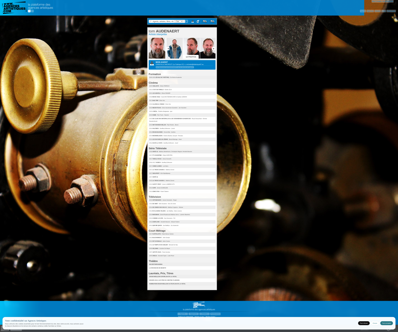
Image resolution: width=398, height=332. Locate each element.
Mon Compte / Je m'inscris (381, 1)
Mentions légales (211, 316)
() (178, 64)
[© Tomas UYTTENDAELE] (208, 58)
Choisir (375, 323)
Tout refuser (364, 323)
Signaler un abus (199, 316)
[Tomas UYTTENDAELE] (157, 58)
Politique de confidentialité (185, 316)
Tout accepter (386, 323)
